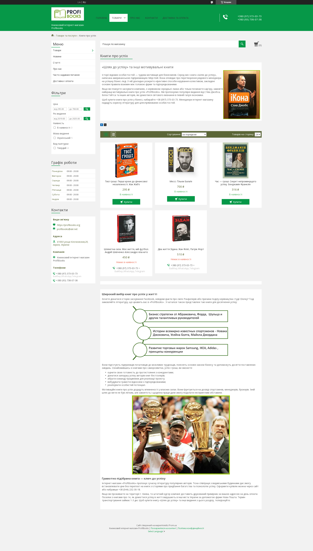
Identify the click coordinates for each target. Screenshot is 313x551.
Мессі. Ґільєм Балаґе (181, 181)
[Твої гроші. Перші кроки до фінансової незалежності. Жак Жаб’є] (126, 160)
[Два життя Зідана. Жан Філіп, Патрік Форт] (181, 228)
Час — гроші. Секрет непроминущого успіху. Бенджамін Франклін (235, 183)
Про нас (135, 17)
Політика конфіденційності (191, 528)
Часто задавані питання (66, 74)
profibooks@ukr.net (67, 229)
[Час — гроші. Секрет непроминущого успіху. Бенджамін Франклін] (236, 160)
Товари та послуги (66, 35)
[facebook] (101, 125)
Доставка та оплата (175, 17)
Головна (101, 17)
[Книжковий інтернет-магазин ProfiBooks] (67, 13)
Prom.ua (173, 525)
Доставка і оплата (63, 81)
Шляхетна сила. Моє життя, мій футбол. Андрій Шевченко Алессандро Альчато (126, 251)
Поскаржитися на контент (163, 528)
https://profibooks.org (68, 225)
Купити (128, 201)
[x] (105, 125)
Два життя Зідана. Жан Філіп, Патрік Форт (181, 249)
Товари (116, 17)
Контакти (151, 17)
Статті (56, 62)
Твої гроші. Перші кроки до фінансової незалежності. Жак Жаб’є (126, 183)
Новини (57, 56)
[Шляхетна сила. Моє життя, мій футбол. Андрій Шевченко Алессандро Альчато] (126, 228)
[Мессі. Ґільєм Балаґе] (181, 160)
